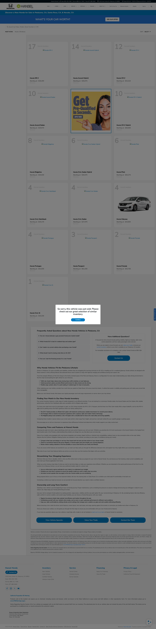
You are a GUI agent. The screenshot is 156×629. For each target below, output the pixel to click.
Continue (78, 320)
